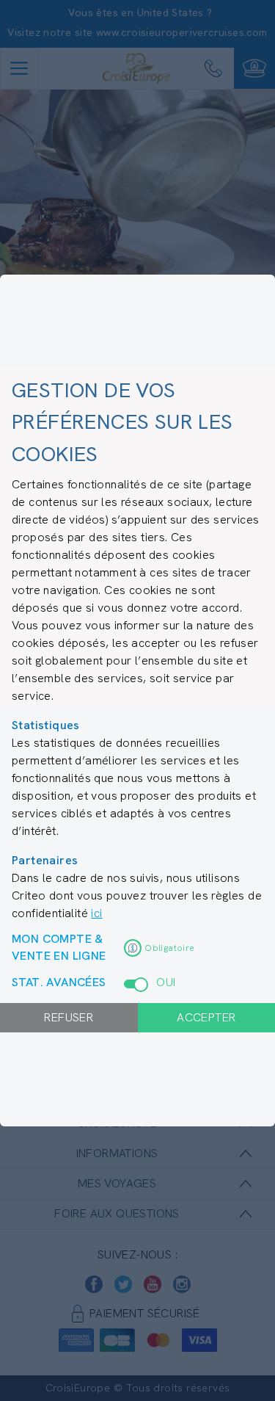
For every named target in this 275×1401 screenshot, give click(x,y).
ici (96, 913)
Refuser (68, 1017)
